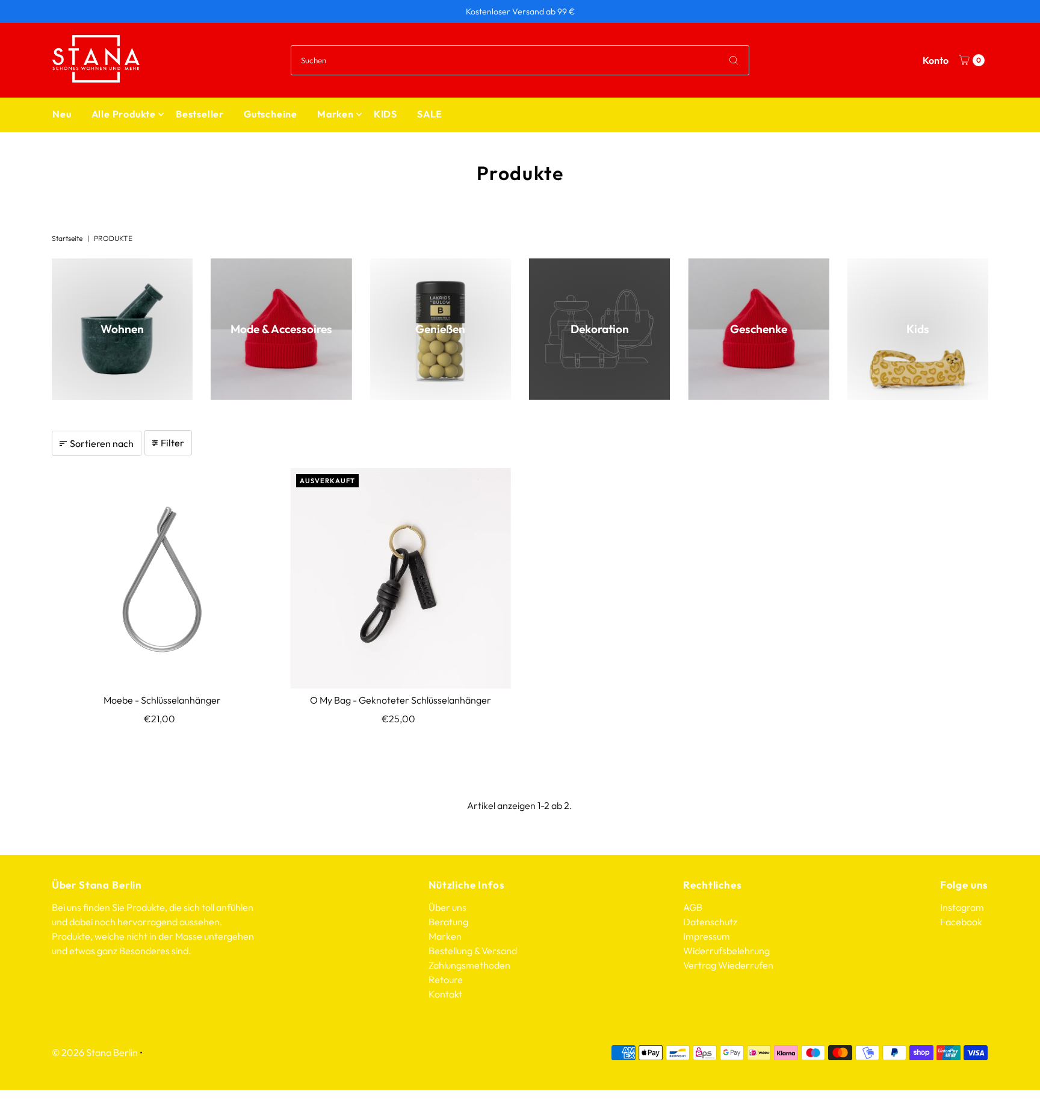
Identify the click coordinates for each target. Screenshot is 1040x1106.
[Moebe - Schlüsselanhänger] (162, 578)
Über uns (447, 907)
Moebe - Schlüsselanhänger (162, 700)
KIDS (385, 114)
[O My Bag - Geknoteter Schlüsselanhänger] (400, 578)
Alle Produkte (123, 114)
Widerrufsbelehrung (726, 951)
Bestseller (200, 114)
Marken (335, 114)
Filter (172, 443)
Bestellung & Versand (473, 951)
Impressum (706, 936)
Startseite (67, 238)
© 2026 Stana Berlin (95, 1052)
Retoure (446, 979)
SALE (429, 114)
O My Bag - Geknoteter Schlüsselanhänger (400, 700)
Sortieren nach (102, 443)
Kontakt (445, 994)
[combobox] (520, 60)
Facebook (961, 922)
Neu (61, 114)
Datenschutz (710, 922)
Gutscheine (270, 114)
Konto (936, 60)
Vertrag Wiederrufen (728, 965)
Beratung (448, 922)
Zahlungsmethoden (469, 965)
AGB (692, 907)
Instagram (962, 907)
